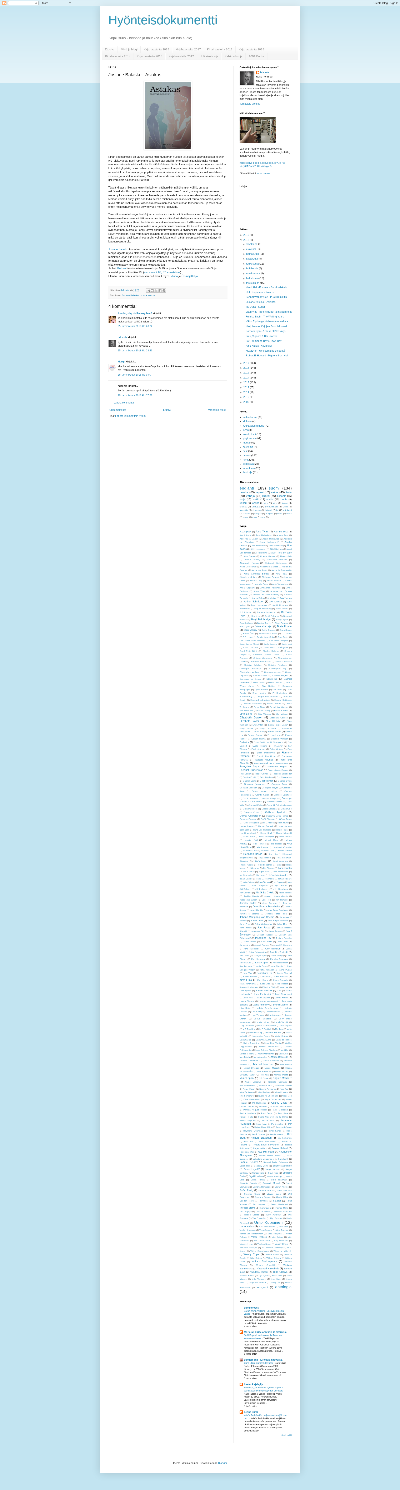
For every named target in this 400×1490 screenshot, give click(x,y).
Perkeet (122, 268)
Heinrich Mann (271, 840)
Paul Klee (283, 1113)
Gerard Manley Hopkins (265, 791)
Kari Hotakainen (280, 963)
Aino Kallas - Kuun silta (259, 345)
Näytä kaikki (286, 1435)
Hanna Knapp (247, 826)
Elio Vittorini (282, 714)
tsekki (256, 499)
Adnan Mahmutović (269, 542)
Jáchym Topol (260, 955)
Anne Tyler (259, 591)
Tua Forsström (259, 1218)
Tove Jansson (273, 1214)
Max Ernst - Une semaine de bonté (265, 350)
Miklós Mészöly (272, 1068)
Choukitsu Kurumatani (260, 661)
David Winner (275, 682)
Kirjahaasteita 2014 (118, 56)
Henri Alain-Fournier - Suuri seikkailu (267, 287)
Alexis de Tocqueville (281, 570)
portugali (256, 506)
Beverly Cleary (246, 623)
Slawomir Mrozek (271, 1183)
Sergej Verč (258, 1173)
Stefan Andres (281, 1187)
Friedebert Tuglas (277, 766)
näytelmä (248, 447)
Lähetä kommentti (124, 402)
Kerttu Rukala (250, 976)
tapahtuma (249, 468)
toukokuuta (252, 263)
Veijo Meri (283, 1226)
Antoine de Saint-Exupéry (266, 594)
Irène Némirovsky (278, 875)
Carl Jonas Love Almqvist (252, 640)
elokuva (247, 421)
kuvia (246, 429)
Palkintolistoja (233, 56)
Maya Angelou (260, 1057)
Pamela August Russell (255, 1110)
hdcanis (122, 337)
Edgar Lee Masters (268, 696)
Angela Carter (262, 584)
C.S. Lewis (248, 637)
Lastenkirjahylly (253, 1384)
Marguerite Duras (261, 1036)
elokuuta (251, 249)
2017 (246, 363)
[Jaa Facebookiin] (160, 291)
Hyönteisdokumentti (163, 20)
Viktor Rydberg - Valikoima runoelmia (267, 321)
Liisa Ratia (245, 1008)
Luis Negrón (286, 1025)
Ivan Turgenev (260, 885)
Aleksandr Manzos (277, 559)
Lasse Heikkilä (264, 990)
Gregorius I (286, 809)
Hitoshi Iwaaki (246, 865)
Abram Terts (282, 535)
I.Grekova (254, 868)
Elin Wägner (264, 714)
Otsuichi (263, 1106)
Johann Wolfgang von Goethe (257, 917)
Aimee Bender (276, 546)
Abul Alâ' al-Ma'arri (249, 539)
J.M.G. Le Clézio (264, 892)
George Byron (285, 781)
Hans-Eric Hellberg (262, 830)
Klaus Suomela (280, 980)
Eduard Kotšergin (283, 700)
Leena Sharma (247, 1001)
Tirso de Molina (262, 1211)
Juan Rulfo (266, 941)
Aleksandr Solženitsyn (276, 563)
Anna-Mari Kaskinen (270, 588)
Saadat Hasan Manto (270, 1155)
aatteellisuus (250, 417)
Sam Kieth (283, 1159)
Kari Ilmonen (246, 966)
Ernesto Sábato (255, 735)
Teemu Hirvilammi (279, 1204)
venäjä (250, 495)
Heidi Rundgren (266, 837)
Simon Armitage (274, 1176)
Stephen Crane (252, 1194)
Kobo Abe (265, 984)
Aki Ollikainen (276, 549)
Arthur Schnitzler (254, 601)
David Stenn (259, 682)
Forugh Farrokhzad (266, 756)
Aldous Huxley (252, 559)
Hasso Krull (266, 833)
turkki (254, 517)
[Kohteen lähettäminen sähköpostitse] (148, 291)
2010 (246, 397)
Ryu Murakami (266, 1151)
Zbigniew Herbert (257, 1282)
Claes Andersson (272, 672)
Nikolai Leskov (282, 1092)
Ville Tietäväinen (262, 1240)
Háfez (278, 865)
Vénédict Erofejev (248, 1247)
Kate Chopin (277, 966)
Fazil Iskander (258, 749)
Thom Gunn (265, 1208)
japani (260, 492)
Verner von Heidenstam (251, 1234)
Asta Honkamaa (259, 605)
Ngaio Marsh (249, 1089)
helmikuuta (252, 278)
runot (246, 459)
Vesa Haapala (275, 1234)
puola (284, 499)
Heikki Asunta (285, 837)
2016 (246, 367)
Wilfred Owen (272, 1254)
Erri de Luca (274, 735)
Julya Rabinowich (257, 952)
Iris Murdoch (246, 875)
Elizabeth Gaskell (279, 718)
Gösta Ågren (285, 819)
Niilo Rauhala (264, 1092)
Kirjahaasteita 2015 (251, 49)
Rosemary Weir (247, 1152)
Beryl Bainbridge (261, 619)
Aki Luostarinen (258, 549)
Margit (121, 361)
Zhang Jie (275, 1282)
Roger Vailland (260, 1148)
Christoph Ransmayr (250, 668)
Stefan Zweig (246, 1190)
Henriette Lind (250, 850)
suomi (274, 488)
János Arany (276, 955)
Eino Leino (246, 713)
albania (246, 513)
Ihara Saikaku (285, 868)
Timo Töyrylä (246, 1211)
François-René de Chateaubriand (271, 763)
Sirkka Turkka (258, 1180)
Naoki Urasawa (253, 1082)
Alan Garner (250, 556)
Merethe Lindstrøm (249, 1060)
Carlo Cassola (271, 644)
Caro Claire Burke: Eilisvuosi (258, 1363)
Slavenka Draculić (248, 1183)
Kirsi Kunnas (281, 976)
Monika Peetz (281, 1075)
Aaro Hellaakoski (264, 535)
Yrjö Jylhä (263, 1275)
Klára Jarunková (248, 984)
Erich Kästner (274, 731)
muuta (246, 442)
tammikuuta (253, 283)
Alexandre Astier (259, 570)
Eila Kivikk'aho (246, 710)
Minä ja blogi (129, 49)
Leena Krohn (281, 997)
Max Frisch (245, 1057)
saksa (275, 492)
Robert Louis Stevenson (266, 1144)
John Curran (257, 920)
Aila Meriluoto (258, 546)
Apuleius (272, 598)
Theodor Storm (247, 1207)
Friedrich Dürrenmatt (251, 770)
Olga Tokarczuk (273, 1099)
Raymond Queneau (253, 1131)
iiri (277, 510)
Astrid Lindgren (280, 605)
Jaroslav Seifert (248, 903)
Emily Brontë (246, 728)
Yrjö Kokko (277, 1275)
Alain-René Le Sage (281, 552)
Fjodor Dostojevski (265, 753)
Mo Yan (265, 1075)
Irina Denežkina (280, 872)
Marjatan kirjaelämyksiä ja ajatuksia (265, 1332)
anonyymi (262, 1287)
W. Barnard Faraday (272, 1247)
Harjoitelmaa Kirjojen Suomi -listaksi (266, 326)
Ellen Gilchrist (273, 721)
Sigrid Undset (256, 1176)
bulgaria (269, 513)
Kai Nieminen (258, 959)
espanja (281, 496)
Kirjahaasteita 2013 (149, 56)
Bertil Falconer (272, 616)
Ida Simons (268, 868)
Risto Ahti (248, 1141)
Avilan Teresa (281, 608)
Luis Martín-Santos (267, 1025)
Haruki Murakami (248, 833)
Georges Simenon (248, 788)
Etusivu (110, 49)
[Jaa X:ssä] (156, 291)
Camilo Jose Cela (265, 637)
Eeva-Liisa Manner (279, 707)
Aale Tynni (262, 531)
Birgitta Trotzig (264, 623)
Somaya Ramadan (262, 1187)
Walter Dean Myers (259, 1251)
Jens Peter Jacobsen (277, 910)
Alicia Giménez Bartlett (256, 573)
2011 (246, 392)
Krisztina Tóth (269, 987)
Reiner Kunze (274, 1131)
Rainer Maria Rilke (263, 1127)
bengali (257, 513)
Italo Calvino (249, 882)
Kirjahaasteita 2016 (219, 49)
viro (266, 503)
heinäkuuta (253, 253)
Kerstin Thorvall (284, 973)
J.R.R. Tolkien (285, 893)
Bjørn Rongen (281, 623)
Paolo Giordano (280, 1110)
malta (289, 513)
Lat (279, 990)
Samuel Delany (249, 1162)
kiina (275, 503)
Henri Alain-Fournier (282, 847)
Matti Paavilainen (266, 1054)
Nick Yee (284, 1089)
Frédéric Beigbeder (282, 774)
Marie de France (284, 1040)
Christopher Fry (277, 668)
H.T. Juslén (268, 823)
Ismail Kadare (285, 879)
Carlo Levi (287, 644)
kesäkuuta (252, 258)
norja (242, 499)
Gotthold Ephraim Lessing (279, 805)
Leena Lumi (251, 1412)
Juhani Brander (261, 945)
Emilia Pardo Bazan (278, 725)
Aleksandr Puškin (249, 563)
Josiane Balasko (118, 249)
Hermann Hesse (252, 854)
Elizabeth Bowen (251, 717)
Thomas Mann (281, 1208)
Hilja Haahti (265, 858)
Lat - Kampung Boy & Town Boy (263, 341)
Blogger (222, 1463)
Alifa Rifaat (281, 574)
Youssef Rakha (247, 1275)
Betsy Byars (282, 619)
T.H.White (263, 1201)
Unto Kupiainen (268, 1222)
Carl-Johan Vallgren (278, 640)
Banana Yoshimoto (266, 612)
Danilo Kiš (272, 679)
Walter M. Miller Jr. (283, 1251)
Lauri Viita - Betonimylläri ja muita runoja (269, 311)
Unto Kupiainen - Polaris (260, 292)
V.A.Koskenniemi (267, 1226)
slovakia (244, 510)
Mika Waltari (286, 1064)
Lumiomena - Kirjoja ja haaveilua (263, 1359)
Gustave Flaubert (248, 819)
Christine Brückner (253, 665)
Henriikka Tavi (267, 850)
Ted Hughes (259, 1204)
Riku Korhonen (284, 1138)
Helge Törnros (259, 844)
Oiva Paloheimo (252, 1099)
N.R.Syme (264, 1078)
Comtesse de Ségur (250, 679)
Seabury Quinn (261, 1166)
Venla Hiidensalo (248, 1230)
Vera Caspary (265, 1230)
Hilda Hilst (273, 854)
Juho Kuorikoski (252, 949)
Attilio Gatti (245, 608)
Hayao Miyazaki (284, 833)
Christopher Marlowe (250, 672)
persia (246, 517)
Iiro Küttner (248, 872)
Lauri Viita (248, 998)
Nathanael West (247, 1085)
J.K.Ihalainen (261, 889)
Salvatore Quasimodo (263, 1159)
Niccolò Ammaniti (267, 1089)
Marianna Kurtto (263, 1040)
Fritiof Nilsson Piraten (278, 770)
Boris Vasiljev (250, 630)
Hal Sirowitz (283, 823)
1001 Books (256, 56)
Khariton (266, 976)
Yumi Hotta (276, 1279)
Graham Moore (250, 809)
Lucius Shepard (262, 1019)
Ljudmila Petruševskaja (267, 1008)
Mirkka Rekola (282, 1071)
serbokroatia (271, 506)
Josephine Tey (263, 938)
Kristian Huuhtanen (249, 987)
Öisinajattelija (189, 276)
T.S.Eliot (277, 1200)
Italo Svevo (264, 882)
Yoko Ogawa (280, 1271)
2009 (246, 402)
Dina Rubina (268, 686)
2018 (246, 240)
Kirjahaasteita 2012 (181, 56)
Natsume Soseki (284, 1085)
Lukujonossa (251, 1307)
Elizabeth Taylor (249, 721)
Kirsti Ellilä (246, 980)
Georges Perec (279, 784)
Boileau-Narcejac (263, 626)
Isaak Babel (245, 879)
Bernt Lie (256, 616)
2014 (246, 377)
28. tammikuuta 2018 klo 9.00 (134, 374)
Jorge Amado (275, 931)
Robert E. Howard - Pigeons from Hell (267, 355)
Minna (174, 276)
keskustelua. (264, 173)
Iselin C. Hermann (265, 879)
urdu (263, 517)
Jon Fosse (264, 927)
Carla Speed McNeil (249, 644)
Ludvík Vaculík (281, 1022)
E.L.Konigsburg (280, 693)
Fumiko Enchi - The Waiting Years (265, 316)
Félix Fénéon (266, 777)
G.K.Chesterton (284, 777)
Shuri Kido (273, 1173)
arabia (270, 499)
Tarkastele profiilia (250, 103)
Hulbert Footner (264, 865)
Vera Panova (282, 1230)
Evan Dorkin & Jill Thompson (268, 742)
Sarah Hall (245, 1166)
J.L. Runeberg (280, 889)
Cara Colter (283, 637)
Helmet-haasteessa (145, 257)
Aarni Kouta (245, 535)
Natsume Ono (265, 1085)
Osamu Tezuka (247, 1106)
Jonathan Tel (257, 931)
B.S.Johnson (246, 612)
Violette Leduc (247, 1244)
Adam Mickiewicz (270, 539)
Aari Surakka (281, 531)
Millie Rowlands (264, 1071)
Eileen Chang (263, 710)
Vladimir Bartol (264, 1244)
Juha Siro (282, 941)
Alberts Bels (286, 556)
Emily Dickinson (268, 728)
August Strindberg (262, 608)
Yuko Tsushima (259, 1279)
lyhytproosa (249, 438)
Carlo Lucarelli (250, 647)
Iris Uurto (260, 875)
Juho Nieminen (272, 948)
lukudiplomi (249, 434)
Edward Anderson (253, 703)
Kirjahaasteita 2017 (188, 49)
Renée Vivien (276, 1134)
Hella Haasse (276, 844)
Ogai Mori (287, 1096)
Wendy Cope (251, 1254)
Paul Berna (267, 1113)
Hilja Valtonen (260, 861)
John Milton (246, 928)
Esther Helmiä (258, 739)
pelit (245, 451)
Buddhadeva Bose (268, 633)
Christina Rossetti (283, 661)
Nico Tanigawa (247, 1092)
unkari (243, 503)
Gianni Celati (262, 794)
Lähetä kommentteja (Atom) (130, 416)
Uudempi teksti (117, 409)
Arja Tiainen (286, 598)
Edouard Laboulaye (260, 700)
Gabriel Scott (249, 781)
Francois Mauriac (263, 759)
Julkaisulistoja (209, 56)
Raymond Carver (284, 1127)
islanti (285, 503)
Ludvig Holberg (262, 1022)
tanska (255, 503)
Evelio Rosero (259, 746)
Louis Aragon (274, 1015)
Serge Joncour (272, 1169)
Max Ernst (283, 1054)
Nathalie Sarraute (277, 1082)
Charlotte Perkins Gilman (266, 654)
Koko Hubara (281, 984)
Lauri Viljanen (263, 998)
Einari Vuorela (281, 710)
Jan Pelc (266, 900)
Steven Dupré (274, 1194)
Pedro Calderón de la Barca (273, 1117)
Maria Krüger (281, 1036)
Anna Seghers (247, 588)
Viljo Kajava (277, 1237)
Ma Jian (279, 1029)
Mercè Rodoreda (279, 1057)
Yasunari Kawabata (268, 1268)
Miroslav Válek (247, 1074)
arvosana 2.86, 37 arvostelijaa (162, 272)
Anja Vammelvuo (280, 584)
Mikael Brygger (251, 1068)
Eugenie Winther (279, 739)
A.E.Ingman (245, 532)
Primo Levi (261, 1124)
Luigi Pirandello (247, 1025)
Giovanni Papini (270, 798)
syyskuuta (252, 244)
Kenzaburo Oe (264, 973)
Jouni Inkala (249, 941)
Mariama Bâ (245, 1040)
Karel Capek (261, 962)
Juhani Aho (245, 945)
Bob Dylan (245, 626)
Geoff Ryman (267, 780)
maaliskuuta (253, 273)
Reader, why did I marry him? (135, 313)
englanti (247, 488)
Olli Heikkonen (259, 1103)
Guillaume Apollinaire (276, 812)
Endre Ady (259, 732)
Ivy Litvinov (281, 885)
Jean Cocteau (269, 903)
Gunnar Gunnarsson (250, 815)
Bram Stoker (286, 630)
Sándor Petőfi (247, 1201)
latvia (279, 513)
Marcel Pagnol (273, 1032)
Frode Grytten (262, 774)
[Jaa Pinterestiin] (164, 291)
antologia (283, 1287)
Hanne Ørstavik (265, 826)
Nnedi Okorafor (247, 1096)
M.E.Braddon (249, 1029)
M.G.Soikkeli (265, 1029)
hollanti (268, 510)
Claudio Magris (280, 675)
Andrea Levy (256, 581)
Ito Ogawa (279, 882)
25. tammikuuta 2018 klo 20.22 (135, 326)
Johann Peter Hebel (276, 914)
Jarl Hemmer (282, 900)
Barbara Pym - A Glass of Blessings (265, 331)
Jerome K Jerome (249, 914)
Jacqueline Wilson (248, 900)
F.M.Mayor (277, 746)
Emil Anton (257, 725)
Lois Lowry (256, 1011)
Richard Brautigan (261, 1137)
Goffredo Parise (274, 802)
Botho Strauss (269, 630)
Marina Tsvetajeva (251, 1043)
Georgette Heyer (270, 788)
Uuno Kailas (247, 1226)
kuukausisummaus (253, 425)
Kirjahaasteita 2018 (156, 49)
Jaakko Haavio (251, 896)
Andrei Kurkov (274, 581)
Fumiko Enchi (249, 777)
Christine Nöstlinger (278, 665)
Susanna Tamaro (263, 1197)
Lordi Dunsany (273, 1011)
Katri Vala (247, 973)
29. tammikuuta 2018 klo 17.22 (135, 395)
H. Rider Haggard (251, 823)
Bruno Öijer (248, 633)
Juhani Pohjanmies (282, 945)
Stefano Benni (265, 1190)
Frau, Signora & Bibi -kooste (262, 336)
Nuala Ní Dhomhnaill (268, 1096)
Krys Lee (284, 987)
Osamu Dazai (279, 1102)
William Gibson (273, 1258)
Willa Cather (256, 1258)
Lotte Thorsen (257, 1015)
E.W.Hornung (246, 696)
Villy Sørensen (281, 1240)
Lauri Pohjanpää (262, 994)
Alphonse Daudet (270, 577)
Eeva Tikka (259, 707)
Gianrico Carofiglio (283, 795)
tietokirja (247, 472)
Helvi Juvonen (262, 847)
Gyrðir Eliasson (268, 819)
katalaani (287, 510)
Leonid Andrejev (260, 1004)
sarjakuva (248, 463)
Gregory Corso (251, 812)
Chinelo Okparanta (262, 658)
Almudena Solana (248, 577)
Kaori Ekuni (245, 963)
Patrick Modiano (248, 1113)
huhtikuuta (252, 268)
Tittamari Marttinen (283, 1211)
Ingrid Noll (264, 872)
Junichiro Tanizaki (279, 952)
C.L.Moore (287, 633)
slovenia (256, 510)
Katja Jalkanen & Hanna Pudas (276, 970)
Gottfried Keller (255, 805)
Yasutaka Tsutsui (259, 1272)
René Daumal (258, 1134)
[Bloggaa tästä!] (152, 291)
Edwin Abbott (274, 703)
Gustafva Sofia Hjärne (277, 816)
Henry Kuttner (285, 850)
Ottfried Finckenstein (281, 1106)
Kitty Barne (262, 980)
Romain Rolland (280, 1148)
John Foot (245, 924)
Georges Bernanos (254, 784)
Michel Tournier (263, 1064)
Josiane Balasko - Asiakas (260, 302)
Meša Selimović (271, 1060)
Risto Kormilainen (267, 1141)
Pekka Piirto (268, 1120)
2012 (246, 387)
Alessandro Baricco (269, 567)
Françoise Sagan (250, 766)
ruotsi (266, 495)
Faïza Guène (276, 749)
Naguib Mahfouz (282, 1078)
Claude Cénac (260, 675)
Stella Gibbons (284, 1190)
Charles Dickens (271, 651)
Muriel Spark (247, 1078)
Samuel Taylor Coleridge (275, 1162)
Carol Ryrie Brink (248, 651)
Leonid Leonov (280, 1004)
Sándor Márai (282, 1197)
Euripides (244, 742)
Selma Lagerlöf (252, 1169)
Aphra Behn (258, 598)
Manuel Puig (255, 1033)
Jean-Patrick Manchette (266, 906)
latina (285, 506)
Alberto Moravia (267, 556)
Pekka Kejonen (248, 1120)
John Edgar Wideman (278, 920)
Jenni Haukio (256, 910)
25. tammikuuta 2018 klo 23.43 (135, 350)
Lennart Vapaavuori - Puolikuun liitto (266, 297)
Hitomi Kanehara (280, 861)
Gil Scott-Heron (250, 798)
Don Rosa (277, 689)
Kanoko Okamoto (279, 959)
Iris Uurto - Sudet (255, 306)
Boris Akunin (284, 626)
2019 (246, 235)
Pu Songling (277, 1124)
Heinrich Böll (250, 840)
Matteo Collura (247, 1054)
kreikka (243, 506)
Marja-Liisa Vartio (272, 1043)
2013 (246, 382)
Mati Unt (285, 1050)
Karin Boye (261, 966)
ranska (151, 295)
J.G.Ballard (245, 889)
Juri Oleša (244, 955)
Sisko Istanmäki (279, 1180)
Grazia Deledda (269, 809)
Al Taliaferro (261, 553)
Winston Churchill (265, 1265)
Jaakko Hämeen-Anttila (276, 896)
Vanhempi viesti (217, 409)
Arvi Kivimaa (275, 602)
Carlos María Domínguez (275, 647)
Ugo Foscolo (276, 1218)
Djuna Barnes (261, 689)
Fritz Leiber (245, 774)
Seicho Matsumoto (282, 1165)
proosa (143, 295)
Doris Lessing (259, 693)
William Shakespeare (264, 1261)
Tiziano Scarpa (252, 1215)
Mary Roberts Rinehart (266, 1050)
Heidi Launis (249, 837)
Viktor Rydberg (259, 1237)
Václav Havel (281, 1244)
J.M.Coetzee (246, 893)
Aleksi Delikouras (248, 567)
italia (289, 492)
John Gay (282, 924)
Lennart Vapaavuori (268, 1001)
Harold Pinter (281, 830)
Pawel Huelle (246, 1117)
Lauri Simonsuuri (283, 994)
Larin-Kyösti (245, 990)
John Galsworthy (263, 924)
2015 (246, 372)
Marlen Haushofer (268, 1046)
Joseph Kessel (265, 935)
